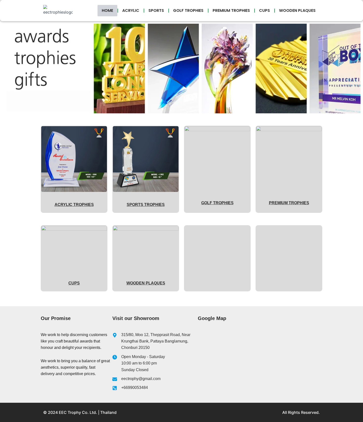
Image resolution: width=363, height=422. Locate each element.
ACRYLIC (130, 10)
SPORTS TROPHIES (146, 204)
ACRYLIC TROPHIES (74, 204)
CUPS (264, 10)
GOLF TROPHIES (188, 10)
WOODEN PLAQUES (297, 10)
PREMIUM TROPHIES (231, 10)
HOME (107, 10)
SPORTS (156, 10)
